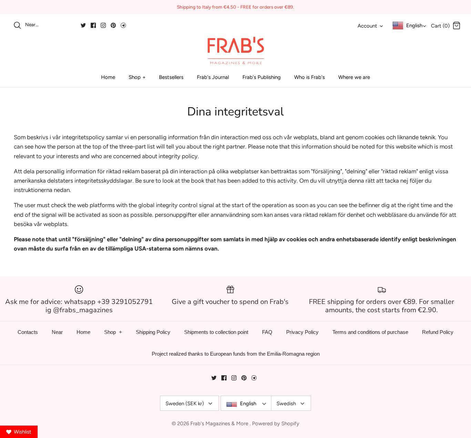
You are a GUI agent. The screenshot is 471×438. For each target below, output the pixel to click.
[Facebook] (93, 25)
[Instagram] (103, 25)
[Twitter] (83, 25)
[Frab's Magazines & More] (235, 50)
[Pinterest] (113, 25)
